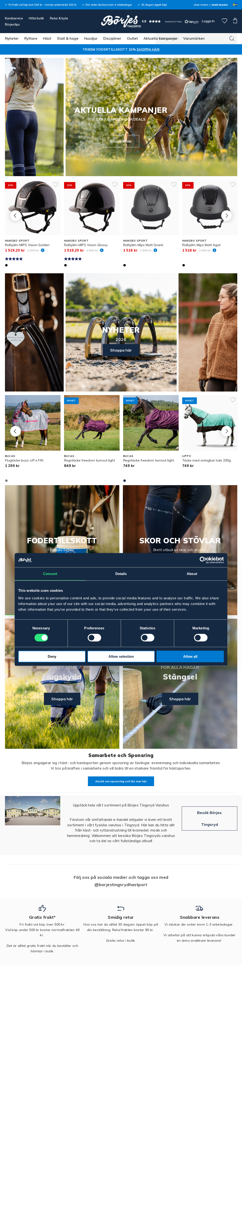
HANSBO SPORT (17, 240)
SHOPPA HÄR (148, 49)
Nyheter (12, 38)
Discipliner (112, 38)
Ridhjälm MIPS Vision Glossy (86, 245)
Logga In (208, 21)
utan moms (201, 4)
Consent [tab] (50, 574)
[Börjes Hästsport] (121, 21)
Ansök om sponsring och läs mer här (121, 781)
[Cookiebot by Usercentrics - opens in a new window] (203, 560)
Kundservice (14, 18)
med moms (220, 4)
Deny (52, 656)
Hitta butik (36, 18)
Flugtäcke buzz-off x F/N (24, 460)
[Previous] (15, 215)
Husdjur (91, 38)
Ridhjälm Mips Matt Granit (143, 245)
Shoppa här (121, 141)
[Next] (226, 215)
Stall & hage (67, 38)
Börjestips (12, 24)
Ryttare (30, 38)
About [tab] (192, 574)
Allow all (190, 656)
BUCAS (10, 456)
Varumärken (194, 38)
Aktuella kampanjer (160, 38)
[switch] (94, 637)
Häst (47, 38)
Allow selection (121, 656)
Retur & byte (59, 18)
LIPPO (186, 456)
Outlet (132, 38)
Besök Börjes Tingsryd (209, 818)
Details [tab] (121, 574)
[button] (170, 21)
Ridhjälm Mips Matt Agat (201, 245)
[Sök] (231, 38)
